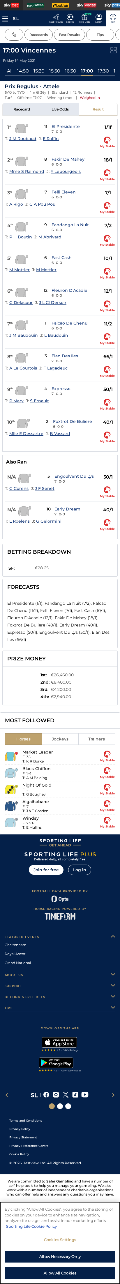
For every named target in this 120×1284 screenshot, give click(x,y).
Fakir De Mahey (68, 159)
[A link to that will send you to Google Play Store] (60, 1065)
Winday (30, 818)
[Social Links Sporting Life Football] (68, 1106)
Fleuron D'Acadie (69, 290)
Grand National (18, 963)
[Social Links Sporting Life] (52, 1106)
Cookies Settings (60, 1239)
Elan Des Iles (65, 355)
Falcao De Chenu (69, 323)
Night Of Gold (37, 785)
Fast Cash (62, 257)
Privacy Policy (19, 1129)
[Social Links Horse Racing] (60, 1106)
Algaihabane (35, 801)
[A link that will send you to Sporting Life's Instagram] (56, 1095)
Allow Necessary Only (60, 1256)
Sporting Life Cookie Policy (31, 1226)
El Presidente (66, 126)
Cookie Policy (19, 1154)
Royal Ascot (15, 954)
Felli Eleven (64, 192)
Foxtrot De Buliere (72, 421)
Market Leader (37, 752)
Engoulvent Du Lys (74, 476)
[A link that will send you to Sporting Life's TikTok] (75, 1095)
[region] (60, 1243)
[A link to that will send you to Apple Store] (60, 1045)
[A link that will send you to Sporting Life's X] (65, 1095)
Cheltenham (16, 945)
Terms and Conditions (25, 1120)
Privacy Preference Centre (28, 1146)
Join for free (46, 869)
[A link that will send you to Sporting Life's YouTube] (85, 1095)
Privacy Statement (23, 1137)
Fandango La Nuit (70, 224)
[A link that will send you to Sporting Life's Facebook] (46, 1095)
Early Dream (67, 509)
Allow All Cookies (60, 1273)
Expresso (61, 388)
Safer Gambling (59, 1181)
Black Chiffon (36, 768)
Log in (79, 869)
